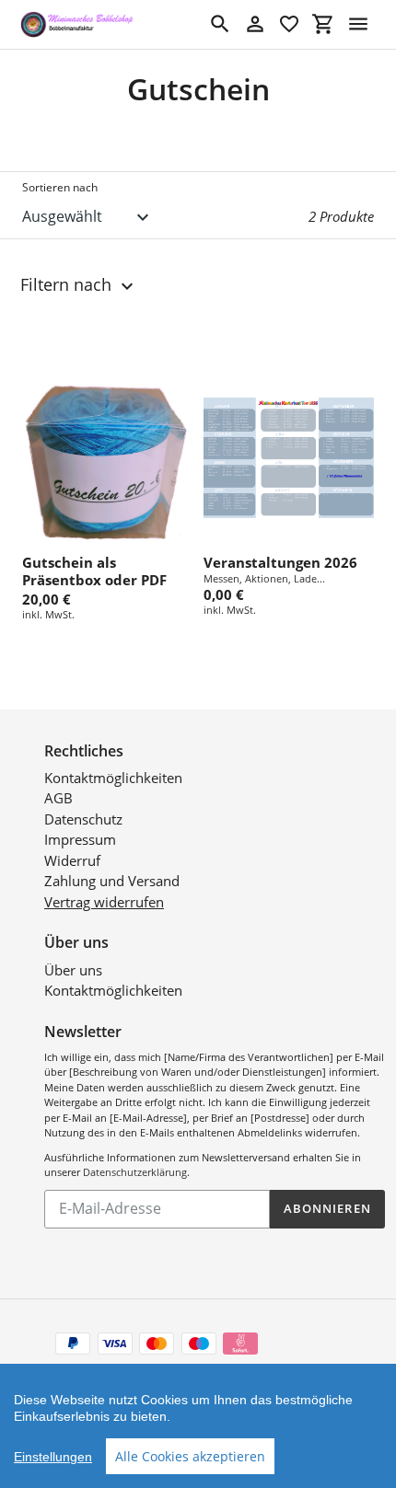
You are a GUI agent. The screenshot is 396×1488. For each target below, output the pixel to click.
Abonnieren (327, 1208)
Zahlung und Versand (112, 880)
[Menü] (358, 24)
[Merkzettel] (289, 24)
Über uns (73, 970)
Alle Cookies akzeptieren (190, 1456)
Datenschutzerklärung (135, 1172)
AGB (58, 798)
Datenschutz (83, 819)
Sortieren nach (60, 187)
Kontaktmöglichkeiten (113, 777)
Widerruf (72, 860)
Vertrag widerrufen (104, 902)
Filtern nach (68, 284)
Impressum (80, 839)
